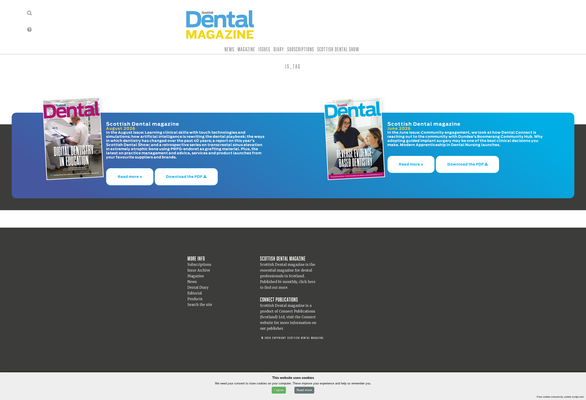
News (229, 49)
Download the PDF (184, 174)
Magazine (246, 49)
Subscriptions (300, 49)
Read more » (130, 174)
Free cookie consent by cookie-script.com (560, 396)
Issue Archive (198, 266)
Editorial (194, 288)
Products (195, 294)
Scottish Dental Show (338, 49)
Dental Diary (198, 283)
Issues (264, 49)
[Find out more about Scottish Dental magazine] (29, 29)
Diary (279, 49)
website (266, 318)
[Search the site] (29, 13)
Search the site (199, 300)
